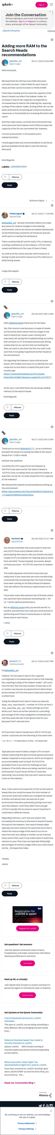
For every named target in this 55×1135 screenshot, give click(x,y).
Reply (9, 185)
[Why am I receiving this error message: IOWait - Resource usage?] (47, 200)
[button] (51, 40)
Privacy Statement (26, 1123)
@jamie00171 (27, 448)
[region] (27, 1121)
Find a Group (27, 995)
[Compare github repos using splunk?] (52, 200)
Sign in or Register (27, 21)
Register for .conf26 (27, 928)
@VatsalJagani (16, 323)
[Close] (51, 1111)
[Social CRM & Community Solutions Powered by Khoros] (45, 1094)
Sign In (41, 5)
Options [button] (50, 31)
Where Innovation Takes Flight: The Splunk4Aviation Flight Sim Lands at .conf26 (25, 1063)
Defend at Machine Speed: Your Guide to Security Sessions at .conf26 (23, 1041)
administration (19, 166)
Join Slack (27, 963)
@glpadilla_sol (9, 222)
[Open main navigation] (51, 4)
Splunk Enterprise (11, 30)
